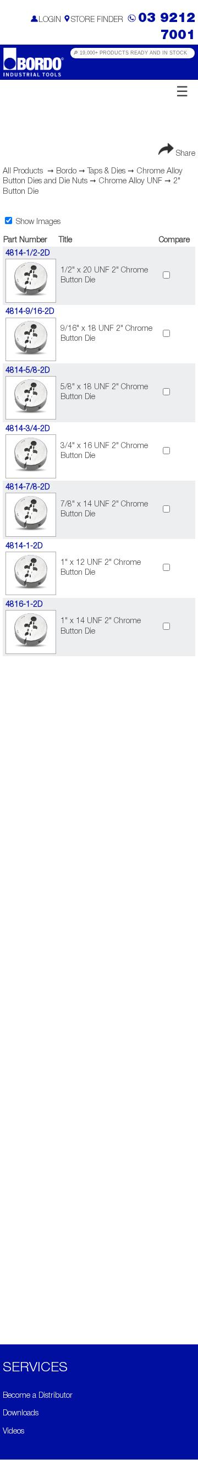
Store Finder (97, 20)
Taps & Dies (106, 171)
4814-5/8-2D (28, 370)
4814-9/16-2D (30, 311)
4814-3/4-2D (28, 429)
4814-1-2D (24, 546)
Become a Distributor (38, 1395)
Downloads (20, 1413)
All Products (23, 171)
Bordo (66, 171)
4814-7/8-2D (28, 487)
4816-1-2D (24, 604)
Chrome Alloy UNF (130, 181)
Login (49, 20)
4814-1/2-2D (28, 253)
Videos (13, 1431)
